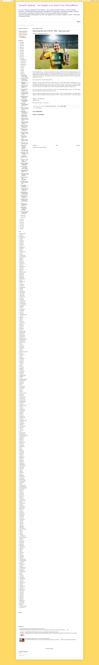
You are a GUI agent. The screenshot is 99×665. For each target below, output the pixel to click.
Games (21, 369)
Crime (21, 310)
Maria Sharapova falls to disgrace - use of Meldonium (25, 174)
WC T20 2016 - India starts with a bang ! (24, 150)
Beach (21, 261)
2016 (21, 58)
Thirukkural (22, 568)
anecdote (21, 244)
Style (20, 551)
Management (22, 432)
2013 (21, 222)
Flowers (21, 358)
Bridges (21, 274)
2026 (21, 42)
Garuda (21, 373)
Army (20, 252)
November (23, 61)
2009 (21, 228)
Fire (20, 353)
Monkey (21, 452)
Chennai (21, 292)
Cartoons (21, 285)
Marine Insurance (23, 435)
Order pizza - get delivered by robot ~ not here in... (24, 129)
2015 (21, 219)
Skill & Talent (22, 529)
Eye (20, 343)
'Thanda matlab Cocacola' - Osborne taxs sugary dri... (23, 147)
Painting (21, 475)
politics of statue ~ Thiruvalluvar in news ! (24, 136)
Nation (21, 467)
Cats (20, 288)
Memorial (21, 445)
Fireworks (21, 354)
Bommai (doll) (22, 272)
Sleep (21, 531)
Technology (22, 560)
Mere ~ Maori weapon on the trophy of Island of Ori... (25, 212)
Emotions (21, 336)
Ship (20, 524)
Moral (21, 456)
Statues (21, 548)
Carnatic (21, 284)
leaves (21, 419)
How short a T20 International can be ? (24, 157)
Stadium (21, 544)
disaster (21, 321)
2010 (21, 227)
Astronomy (21, 255)
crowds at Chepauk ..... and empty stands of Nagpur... (24, 167)
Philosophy (22, 485)
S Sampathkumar (24, 34)
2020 (21, 51)
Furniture (21, 366)
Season (21, 522)
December (23, 59)
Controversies (22, 305)
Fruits (21, 364)
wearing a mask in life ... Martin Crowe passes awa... (24, 189)
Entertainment (22, 339)
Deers (21, 318)
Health (21, 383)
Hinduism (21, 386)
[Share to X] (63, 106)
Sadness (21, 513)
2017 (21, 56)
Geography (22, 375)
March (22, 73)
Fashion (21, 346)
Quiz (20, 501)
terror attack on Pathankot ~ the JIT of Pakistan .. (25, 83)
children (21, 294)
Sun (20, 553)
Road (21, 511)
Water (21, 597)
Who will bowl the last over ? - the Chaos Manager (24, 108)
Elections (21, 333)
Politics (21, 496)
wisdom (21, 601)
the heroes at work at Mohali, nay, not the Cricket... (25, 119)
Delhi (20, 320)
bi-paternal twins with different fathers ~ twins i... (24, 171)
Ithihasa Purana (22, 405)
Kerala (21, 413)
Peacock (21, 478)
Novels (21, 472)
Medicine (21, 442)
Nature (21, 468)
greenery (21, 382)
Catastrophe (22, 287)
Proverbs (21, 498)
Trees (21, 581)
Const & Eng (22, 303)
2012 (21, 223)
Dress (21, 329)
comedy (21, 299)
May (21, 70)
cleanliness (22, 296)
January (22, 217)
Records (21, 505)
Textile (21, 566)
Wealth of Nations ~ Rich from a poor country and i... (24, 196)
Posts (21, 653)
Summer (21, 552)
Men (20, 447)
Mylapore (21, 463)
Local (21, 427)
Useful (21, 585)
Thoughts (21, 571)
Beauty (21, 262)
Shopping (21, 526)
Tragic (21, 577)
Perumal (21, 482)
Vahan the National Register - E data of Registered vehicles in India (32, 628)
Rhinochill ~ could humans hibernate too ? (24, 140)
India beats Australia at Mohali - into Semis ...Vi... (24, 86)
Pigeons (21, 489)
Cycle (21, 316)
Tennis (21, 563)
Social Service (22, 537)
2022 (21, 48)
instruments (22, 398)
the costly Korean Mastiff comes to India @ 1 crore (24, 115)
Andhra (21, 243)
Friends (21, 362)
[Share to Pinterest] (65, 106)
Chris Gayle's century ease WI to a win (24, 143)
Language (21, 417)
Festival (21, 347)
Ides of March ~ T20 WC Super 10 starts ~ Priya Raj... (25, 153)
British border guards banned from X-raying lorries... (24, 97)
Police (21, 494)
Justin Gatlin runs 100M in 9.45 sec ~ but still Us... (24, 204)
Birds (20, 269)
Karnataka (21, 410)
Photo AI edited (22, 486)
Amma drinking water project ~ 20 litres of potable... (24, 122)
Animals (21, 247)
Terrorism (21, 564)
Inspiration (21, 397)
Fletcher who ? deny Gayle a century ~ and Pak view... (24, 126)
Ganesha (21, 372)
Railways (21, 502)
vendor (21, 592)
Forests (21, 361)
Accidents (21, 233)
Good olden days (23, 379)
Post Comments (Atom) (42, 147)
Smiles (21, 534)
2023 (21, 47)
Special (21, 540)
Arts (20, 254)
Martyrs (21, 438)
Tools (20, 574)
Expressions (22, 342)
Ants (20, 250)
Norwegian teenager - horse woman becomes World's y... (25, 201)
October (22, 62)
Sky (20, 530)
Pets (20, 483)
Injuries (21, 394)
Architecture (22, 251)
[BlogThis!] (61, 106)
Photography (22, 487)
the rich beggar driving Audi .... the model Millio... (24, 186)
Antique (21, 248)
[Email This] (60, 106)
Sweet (21, 555)
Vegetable (21, 589)
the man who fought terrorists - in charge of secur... (24, 90)
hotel (20, 390)
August (22, 65)
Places (21, 490)
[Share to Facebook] (64, 106)
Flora (20, 357)
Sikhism (21, 527)
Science (21, 519)
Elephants (21, 335)
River (20, 509)
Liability (21, 423)
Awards (21, 258)
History (21, 387)
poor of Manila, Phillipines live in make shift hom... (24, 112)
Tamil (20, 557)
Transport (21, 578)
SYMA (21, 556)
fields (20, 350)
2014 (21, 220)
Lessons (21, 421)
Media (21, 441)
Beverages (22, 266)
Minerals (21, 450)
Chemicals (21, 291)
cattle (20, 289)
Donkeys (21, 325)
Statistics (21, 546)
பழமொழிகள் (22, 607)
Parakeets (21, 476)
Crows (21, 311)
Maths (21, 439)
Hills (20, 384)
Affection (21, 236)
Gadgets (21, 368)
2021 (21, 50)
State (20, 545)
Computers (22, 302)
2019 (21, 53)
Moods (21, 453)
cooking (21, 306)
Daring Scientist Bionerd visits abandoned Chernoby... (23, 209)
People (21, 479)
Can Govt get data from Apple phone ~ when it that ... (24, 100)
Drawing (21, 328)
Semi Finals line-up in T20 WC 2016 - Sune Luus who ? (51, 31)
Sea (20, 520)
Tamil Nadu (22, 559)
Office (21, 474)
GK (20, 376)
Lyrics (21, 430)
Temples (21, 562)
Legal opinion (22, 420)
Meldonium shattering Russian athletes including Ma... (24, 164)
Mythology (21, 464)
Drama (21, 327)
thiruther (21, 570)
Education (21, 332)
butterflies (21, 281)
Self (20, 523)
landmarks (21, 416)
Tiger (20, 573)
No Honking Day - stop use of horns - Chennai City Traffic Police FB (37, 638)
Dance (21, 317)
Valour (21, 588)
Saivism (21, 515)
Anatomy (21, 241)
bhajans (21, 267)
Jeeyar (21, 406)
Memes (21, 443)
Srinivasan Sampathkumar (23, 37)
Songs (21, 538)
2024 (21, 45)
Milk (20, 449)
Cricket (37, 107)
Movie (21, 458)
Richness (21, 508)
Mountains (21, 457)
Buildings (21, 278)
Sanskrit (21, 516)
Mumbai (21, 460)
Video (21, 593)
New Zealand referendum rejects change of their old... (24, 105)
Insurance (21, 399)
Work (20, 604)
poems (21, 493)
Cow (20, 307)
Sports (21, 541)
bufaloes (21, 276)
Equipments (22, 340)
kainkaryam (22, 409)
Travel (21, 579)
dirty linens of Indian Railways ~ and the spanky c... (25, 133)
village (21, 595)
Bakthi (21, 259)
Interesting (21, 401)
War (20, 596)
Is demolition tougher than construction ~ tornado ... (24, 93)
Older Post (78, 145)
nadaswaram (22, 465)
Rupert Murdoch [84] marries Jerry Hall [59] (24, 182)
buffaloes (21, 277)
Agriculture (22, 237)
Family (21, 344)
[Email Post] (58, 106)
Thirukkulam (22, 567)
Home (57, 145)
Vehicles (21, 590)
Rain (20, 504)
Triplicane (21, 582)
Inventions (21, 402)
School (21, 518)
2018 (21, 55)
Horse (21, 388)
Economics (22, 331)
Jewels (21, 408)
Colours (21, 298)
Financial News (22, 351)
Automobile (22, 256)
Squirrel (21, 542)
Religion (21, 507)
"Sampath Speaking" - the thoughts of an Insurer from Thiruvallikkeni (48, 5)
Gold (20, 377)
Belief (21, 265)
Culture (21, 313)
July (21, 67)
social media (22, 535)
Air (20, 239)
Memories (21, 446)
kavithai (21, 412)
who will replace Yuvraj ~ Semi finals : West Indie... (25, 76)
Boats (21, 270)
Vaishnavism (22, 586)
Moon (21, 454)
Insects (21, 395)
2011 (21, 225)
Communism (22, 300)
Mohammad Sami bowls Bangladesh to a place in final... (24, 193)
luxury (21, 428)
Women (40, 107)
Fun (20, 365)
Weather (21, 600)
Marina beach (22, 434)
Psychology (22, 500)
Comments (22, 655)
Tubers (21, 584)
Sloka (21, 533)
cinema (21, 295)
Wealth (21, 599)
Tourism (21, 575)
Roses (21, 512)
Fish (20, 355)
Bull (20, 280)
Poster (21, 497)
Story (20, 549)
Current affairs (22, 314)
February (22, 215)
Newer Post (35, 145)
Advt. (20, 234)
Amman (21, 240)
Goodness (21, 380)
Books (21, 273)
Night (20, 471)
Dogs (20, 324)
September (23, 64)
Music (21, 461)
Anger (21, 245)
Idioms (21, 391)
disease (21, 322)
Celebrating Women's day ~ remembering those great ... (24, 179)
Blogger (51, 648)
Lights (21, 424)
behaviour (21, 263)
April (22, 72)
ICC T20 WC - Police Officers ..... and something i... (24, 160)
